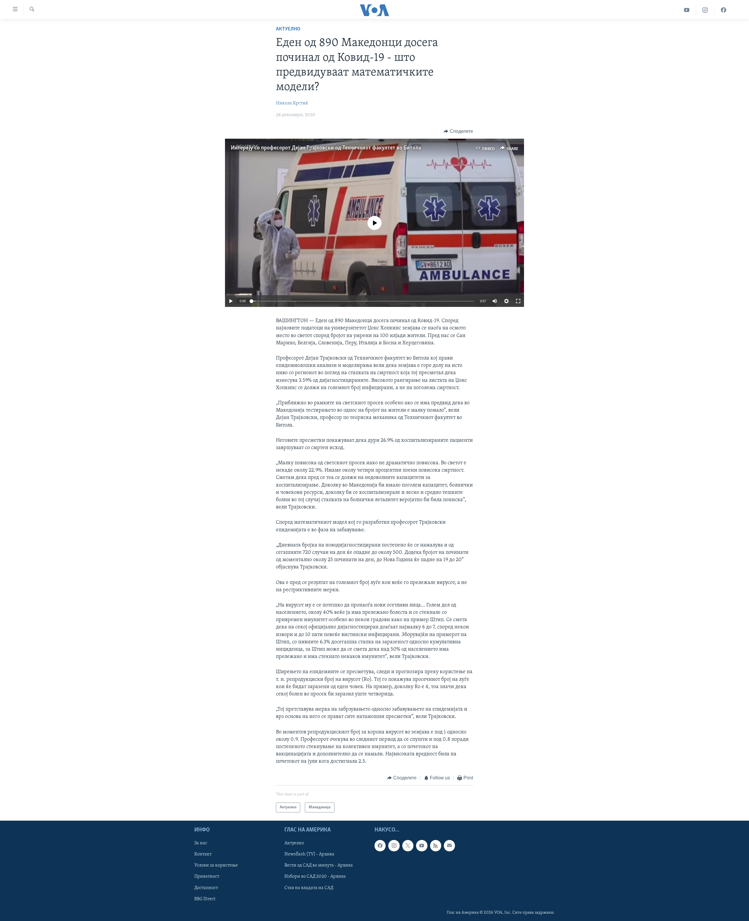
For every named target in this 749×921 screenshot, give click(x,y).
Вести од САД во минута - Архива (318, 865)
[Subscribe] (449, 845)
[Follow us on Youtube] (421, 845)
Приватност (206, 876)
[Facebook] (723, 10)
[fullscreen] (518, 301)
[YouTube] (687, 10)
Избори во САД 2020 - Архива (315, 876)
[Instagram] (705, 10)
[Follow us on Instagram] (393, 845)
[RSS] (435, 845)
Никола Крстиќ (292, 103)
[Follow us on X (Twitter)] (407, 845)
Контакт (203, 854)
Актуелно (288, 29)
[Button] (458, 131)
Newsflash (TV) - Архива (309, 854)
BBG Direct (204, 899)
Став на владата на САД (308, 888)
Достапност (206, 888)
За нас (200, 843)
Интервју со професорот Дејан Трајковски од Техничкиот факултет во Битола (326, 148)
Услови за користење (216, 865)
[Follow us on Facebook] (380, 845)
